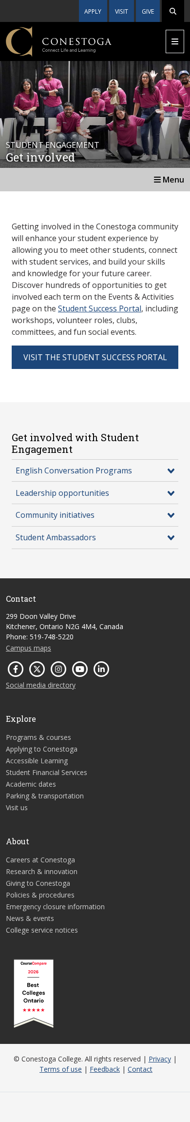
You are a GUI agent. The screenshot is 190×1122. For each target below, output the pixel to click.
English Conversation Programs (74, 470)
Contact (140, 1069)
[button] (173, 11)
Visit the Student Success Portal (95, 357)
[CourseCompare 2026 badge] (33, 993)
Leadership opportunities (62, 493)
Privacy (160, 1058)
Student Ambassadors (56, 537)
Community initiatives (55, 515)
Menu (172, 179)
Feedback (105, 1069)
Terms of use (60, 1069)
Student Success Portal (99, 308)
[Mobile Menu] (175, 41)
